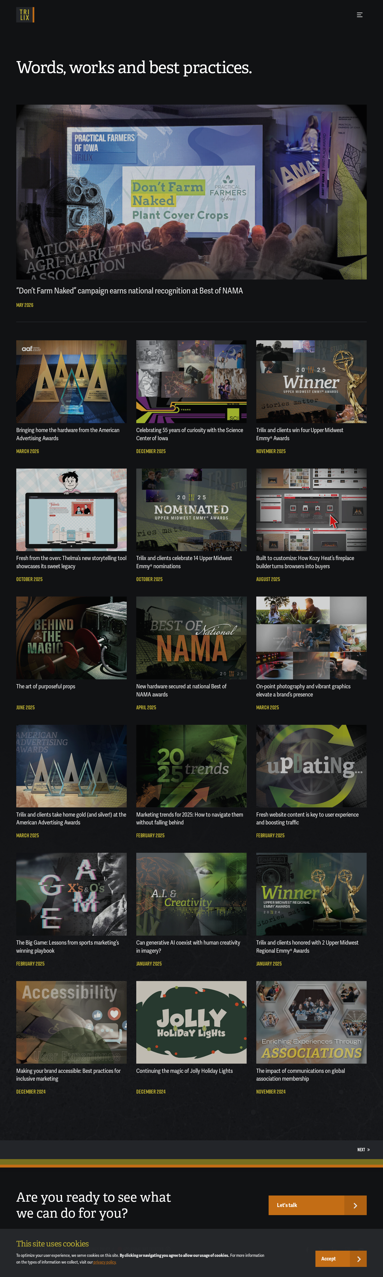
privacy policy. (104, 1262)
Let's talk (287, 1205)
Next (361, 1149)
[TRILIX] (25, 15)
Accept (328, 1259)
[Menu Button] (360, 15)
